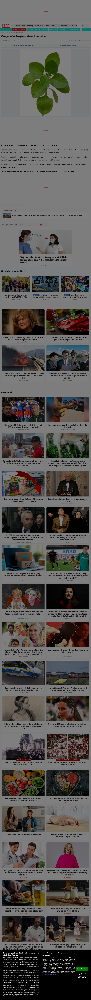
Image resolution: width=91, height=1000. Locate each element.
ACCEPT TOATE (82, 968)
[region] (45, 975)
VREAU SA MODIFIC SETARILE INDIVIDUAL (82, 975)
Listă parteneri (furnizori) (49, 974)
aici (15, 985)
